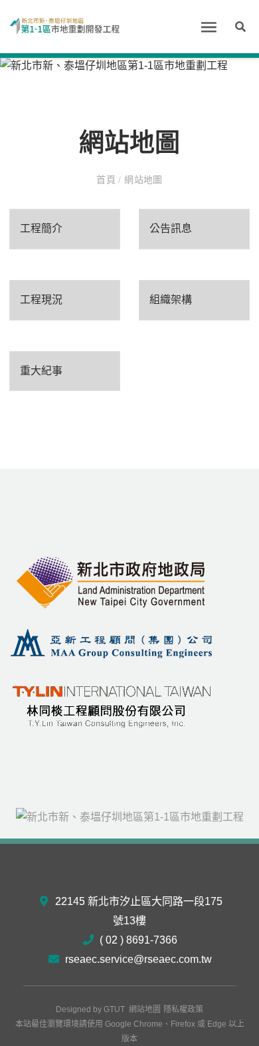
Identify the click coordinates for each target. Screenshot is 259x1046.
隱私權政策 (183, 1009)
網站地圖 (145, 1009)
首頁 (107, 179)
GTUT (114, 1009)
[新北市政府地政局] (111, 582)
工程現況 (41, 299)
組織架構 (170, 299)
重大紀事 (41, 370)
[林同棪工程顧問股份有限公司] (111, 703)
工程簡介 (41, 228)
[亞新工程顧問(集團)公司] (111, 642)
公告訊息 (170, 228)
